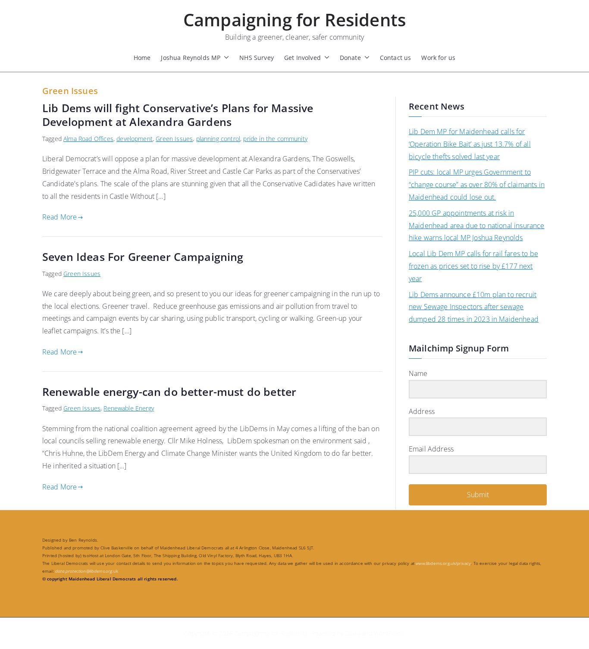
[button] (224, 57)
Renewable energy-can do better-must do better (169, 391)
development (134, 139)
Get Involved (302, 57)
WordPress (389, 633)
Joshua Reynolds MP (190, 57)
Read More (59, 217)
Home (142, 57)
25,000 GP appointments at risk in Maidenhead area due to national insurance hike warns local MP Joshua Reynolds (477, 225)
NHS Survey (256, 57)
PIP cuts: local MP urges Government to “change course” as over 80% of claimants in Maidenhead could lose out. (477, 184)
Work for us (438, 57)
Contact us (395, 57)
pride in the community (275, 139)
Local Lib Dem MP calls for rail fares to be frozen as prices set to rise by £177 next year (473, 266)
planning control (218, 139)
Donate (350, 57)
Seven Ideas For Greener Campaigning (143, 256)
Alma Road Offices (88, 139)
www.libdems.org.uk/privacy (443, 563)
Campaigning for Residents (294, 19)
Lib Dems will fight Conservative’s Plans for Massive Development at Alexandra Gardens (177, 114)
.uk (86, 571)
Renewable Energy (128, 408)
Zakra (352, 633)
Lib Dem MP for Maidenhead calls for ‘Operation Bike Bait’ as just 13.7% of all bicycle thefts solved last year (470, 144)
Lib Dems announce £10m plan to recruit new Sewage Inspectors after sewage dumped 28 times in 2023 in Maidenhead (474, 307)
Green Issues (174, 139)
